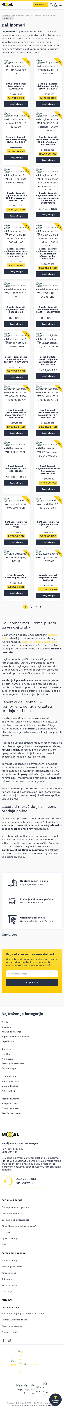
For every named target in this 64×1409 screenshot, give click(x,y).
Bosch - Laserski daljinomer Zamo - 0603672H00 (16, 309)
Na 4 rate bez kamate (31, 902)
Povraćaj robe (9, 1273)
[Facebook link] (4, 1339)
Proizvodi (40, 5)
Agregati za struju (11, 1113)
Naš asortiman (9, 1285)
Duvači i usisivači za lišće (15, 1319)
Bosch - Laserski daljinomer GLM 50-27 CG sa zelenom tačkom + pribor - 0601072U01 (48, 253)
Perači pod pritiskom (13, 1063)
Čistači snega (9, 1068)
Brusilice (6, 1027)
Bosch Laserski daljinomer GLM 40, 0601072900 (16, 468)
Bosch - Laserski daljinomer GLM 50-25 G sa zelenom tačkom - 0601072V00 (16, 252)
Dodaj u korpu (16, 104)
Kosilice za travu (10, 1098)
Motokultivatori (10, 1086)
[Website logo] (9, 4)
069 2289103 (26, 1179)
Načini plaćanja (10, 1260)
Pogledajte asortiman (31, 884)
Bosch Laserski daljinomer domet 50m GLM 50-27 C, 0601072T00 (48, 414)
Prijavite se (32, 982)
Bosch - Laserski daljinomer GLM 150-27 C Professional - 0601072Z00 (16, 197)
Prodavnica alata (9, 15)
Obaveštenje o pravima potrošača (19, 1226)
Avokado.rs (29, 1405)
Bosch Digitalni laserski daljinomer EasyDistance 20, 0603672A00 (48, 361)
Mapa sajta (7, 1291)
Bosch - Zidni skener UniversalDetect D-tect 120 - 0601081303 (16, 359)
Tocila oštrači (9, 1076)
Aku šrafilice (8, 1091)
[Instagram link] (9, 1339)
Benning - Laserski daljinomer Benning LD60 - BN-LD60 (16, 139)
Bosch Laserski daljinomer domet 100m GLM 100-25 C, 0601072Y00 (16, 414)
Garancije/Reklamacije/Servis (35, 921)
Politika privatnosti (12, 1266)
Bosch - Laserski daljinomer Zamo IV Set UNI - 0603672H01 (48, 309)
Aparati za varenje (11, 1031)
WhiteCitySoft (45, 1405)
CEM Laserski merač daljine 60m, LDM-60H (48, 524)
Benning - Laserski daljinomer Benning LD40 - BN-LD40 (48, 86)
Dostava (6, 1232)
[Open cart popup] (55, 4)
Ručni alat (7, 1049)
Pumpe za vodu (10, 1103)
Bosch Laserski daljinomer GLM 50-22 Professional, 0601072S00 (48, 470)
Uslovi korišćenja (10, 1213)
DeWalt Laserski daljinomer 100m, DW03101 (48, 577)
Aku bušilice (8, 1059)
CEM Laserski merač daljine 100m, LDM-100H (16, 524)
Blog (4, 1244)
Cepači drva (8, 1041)
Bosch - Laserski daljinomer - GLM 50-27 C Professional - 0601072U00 (48, 141)
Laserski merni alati (43, 15)
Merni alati (25, 15)
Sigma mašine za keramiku (16, 1036)
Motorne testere (10, 1081)
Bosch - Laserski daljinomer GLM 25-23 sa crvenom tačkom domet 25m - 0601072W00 (48, 198)
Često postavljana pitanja (15, 1207)
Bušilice (6, 1022)
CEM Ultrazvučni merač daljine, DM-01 (16, 576)
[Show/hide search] (51, 4)
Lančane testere (10, 1307)
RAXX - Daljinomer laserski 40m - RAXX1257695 (16, 86)
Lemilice (6, 1054)
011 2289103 (25, 1183)
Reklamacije (8, 1279)
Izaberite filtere (55, 1401)
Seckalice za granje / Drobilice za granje (23, 1313)
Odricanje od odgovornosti (16, 1220)
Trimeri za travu (10, 1108)
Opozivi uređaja (10, 1238)
